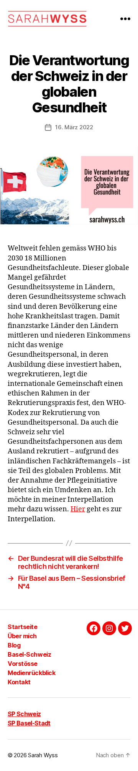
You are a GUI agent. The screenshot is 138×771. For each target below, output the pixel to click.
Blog (14, 645)
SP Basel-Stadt (29, 723)
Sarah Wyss (43, 755)
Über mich (22, 636)
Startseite (23, 627)
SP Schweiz (24, 714)
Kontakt (19, 682)
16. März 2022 (74, 127)
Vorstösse (23, 663)
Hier (78, 509)
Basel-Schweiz (29, 654)
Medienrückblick (31, 673)
